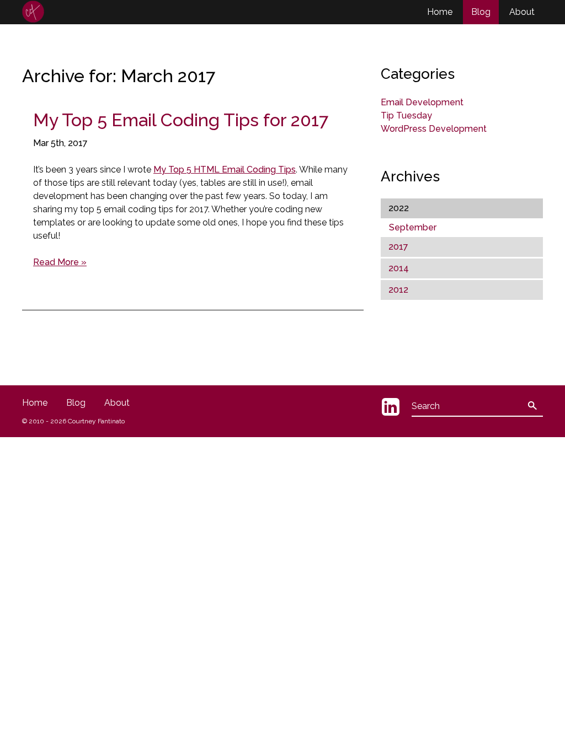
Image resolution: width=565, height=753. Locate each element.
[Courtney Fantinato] (33, 12)
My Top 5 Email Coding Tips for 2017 (180, 120)
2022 (398, 208)
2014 (398, 268)
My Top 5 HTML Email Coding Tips (224, 169)
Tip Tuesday (406, 115)
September (412, 227)
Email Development (422, 102)
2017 (398, 246)
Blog (481, 12)
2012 (398, 289)
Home (439, 12)
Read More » (60, 262)
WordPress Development (434, 128)
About (522, 12)
